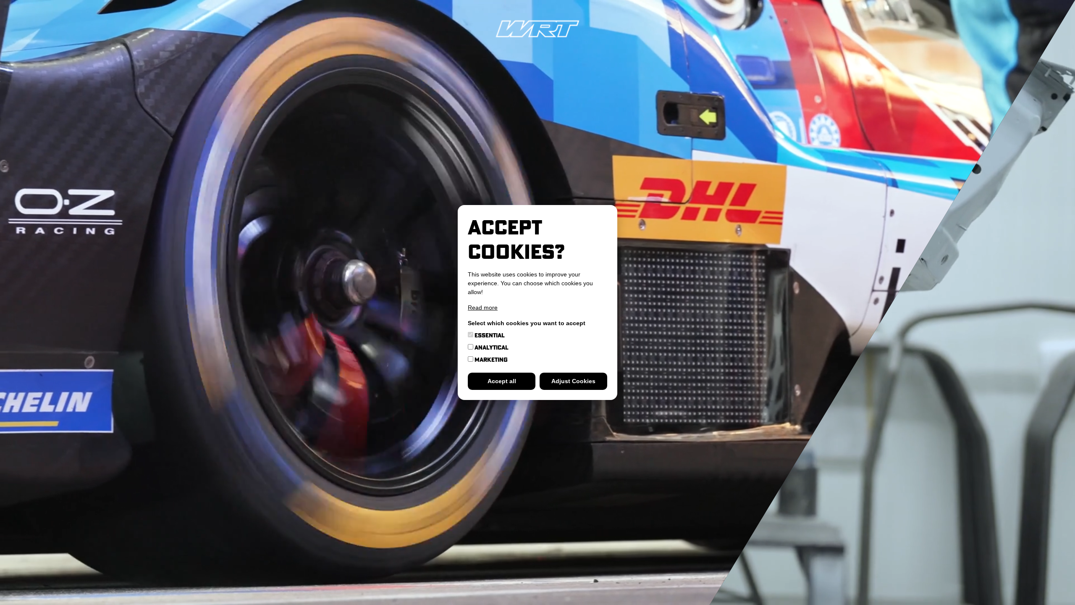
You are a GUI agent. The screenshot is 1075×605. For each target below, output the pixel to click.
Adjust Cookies (573, 381)
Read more (483, 307)
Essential (489, 335)
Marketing (490, 359)
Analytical (491, 347)
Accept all (502, 381)
